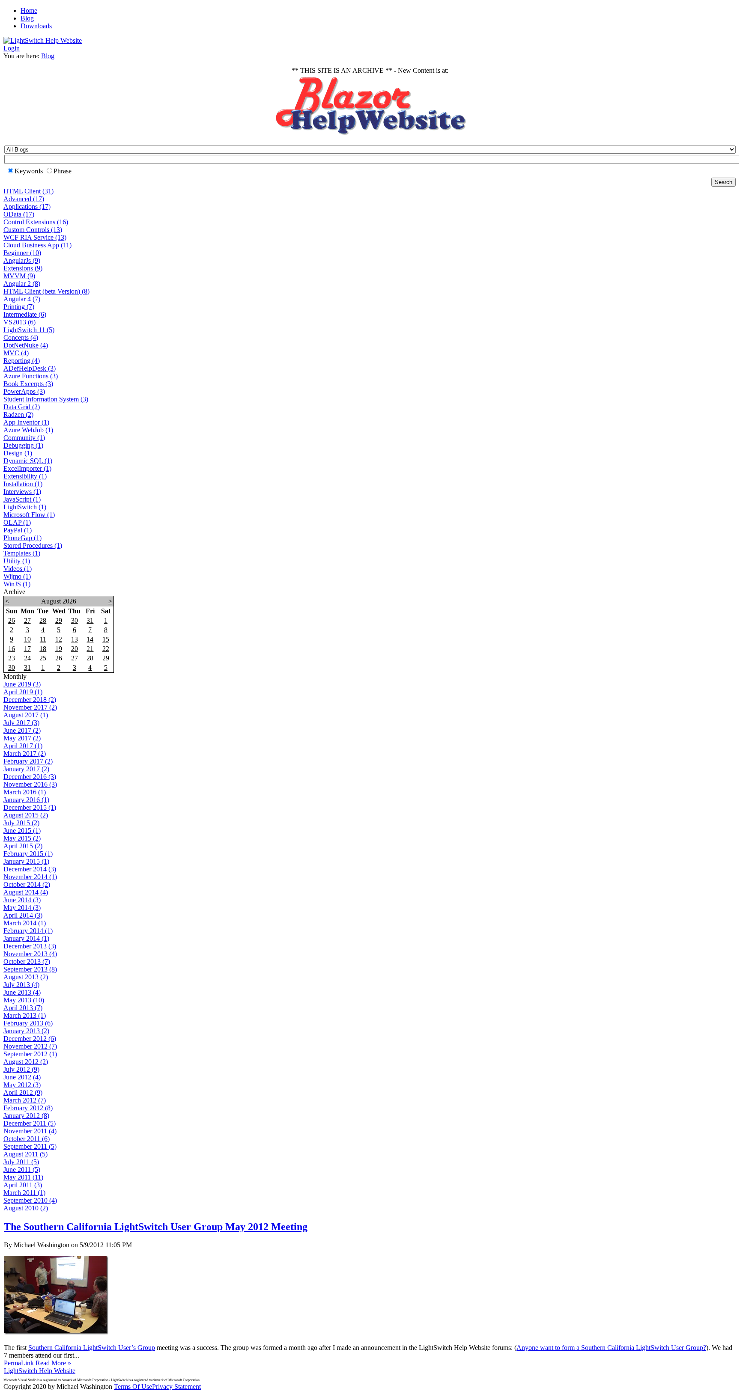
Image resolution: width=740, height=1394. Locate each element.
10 (27, 639)
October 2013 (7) (26, 961)
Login (11, 48)
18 (42, 648)
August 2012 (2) (25, 1061)
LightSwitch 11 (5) (28, 329)
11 (43, 639)
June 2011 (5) (21, 1169)
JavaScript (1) (22, 499)
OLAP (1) (17, 522)
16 (11, 648)
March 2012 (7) (24, 1100)
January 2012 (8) (26, 1115)
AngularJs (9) (21, 260)
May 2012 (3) (22, 1084)
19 (58, 648)
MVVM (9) (19, 275)
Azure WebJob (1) (28, 430)
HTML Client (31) (28, 191)
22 (105, 648)
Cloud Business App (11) (37, 245)
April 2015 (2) (22, 846)
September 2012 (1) (30, 1054)
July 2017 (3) (21, 722)
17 (27, 648)
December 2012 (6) (29, 1038)
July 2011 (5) (21, 1161)
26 (11, 620)
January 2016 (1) (26, 799)
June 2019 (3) (22, 684)
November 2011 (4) (30, 1131)
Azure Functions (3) (30, 376)
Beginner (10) (22, 252)
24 (27, 658)
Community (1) (24, 437)
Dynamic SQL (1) (27, 460)
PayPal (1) (17, 530)
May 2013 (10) (23, 1000)
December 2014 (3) (29, 869)
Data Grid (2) (21, 406)
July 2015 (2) (21, 822)
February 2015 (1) (28, 853)
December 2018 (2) (29, 699)
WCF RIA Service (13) (34, 237)
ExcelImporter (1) (27, 468)
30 (74, 620)
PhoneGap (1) (22, 537)
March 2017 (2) (24, 753)
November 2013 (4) (30, 953)
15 (105, 639)
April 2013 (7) (22, 1007)
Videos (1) (17, 568)
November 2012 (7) (30, 1046)
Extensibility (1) (25, 476)
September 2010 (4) (30, 1200)
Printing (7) (18, 306)
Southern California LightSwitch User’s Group (91, 1347)
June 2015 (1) (22, 830)
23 (11, 658)
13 (74, 639)
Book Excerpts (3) (28, 383)
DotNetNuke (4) (25, 345)
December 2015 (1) (29, 807)
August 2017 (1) (25, 715)
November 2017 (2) (30, 707)
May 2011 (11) (23, 1177)
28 (42, 620)
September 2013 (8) (30, 969)
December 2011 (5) (29, 1123)
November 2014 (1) (30, 876)
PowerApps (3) (24, 391)
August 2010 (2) (25, 1208)
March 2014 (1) (24, 923)
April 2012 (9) (22, 1092)
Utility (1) (16, 561)
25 (42, 658)
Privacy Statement (176, 1386)
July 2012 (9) (21, 1069)
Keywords (29, 171)
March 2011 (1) (24, 1192)
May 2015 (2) (22, 838)
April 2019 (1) (22, 692)
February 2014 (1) (28, 930)
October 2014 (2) (26, 884)
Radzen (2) (18, 414)
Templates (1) (21, 553)
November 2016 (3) (30, 784)
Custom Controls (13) (32, 229)
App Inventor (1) (26, 422)
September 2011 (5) (30, 1146)
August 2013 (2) (25, 977)
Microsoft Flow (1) (29, 514)
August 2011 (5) (25, 1154)
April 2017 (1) (22, 745)
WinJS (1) (16, 584)
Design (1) (17, 453)
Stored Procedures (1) (32, 545)
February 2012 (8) (28, 1108)
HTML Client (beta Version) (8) (46, 291)
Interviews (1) (22, 491)
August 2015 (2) (25, 815)
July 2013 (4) (21, 984)
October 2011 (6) (26, 1138)
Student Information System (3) (45, 399)
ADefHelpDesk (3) (29, 368)
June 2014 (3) (22, 900)
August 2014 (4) (25, 892)
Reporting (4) (21, 360)
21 (90, 648)
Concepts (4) (20, 337)
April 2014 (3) (22, 915)
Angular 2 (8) (21, 283)
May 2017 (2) (22, 738)
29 (58, 620)
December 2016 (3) (29, 776)
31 (90, 620)
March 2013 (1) (24, 1015)
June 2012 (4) (22, 1077)
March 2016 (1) (24, 792)
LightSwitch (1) (24, 507)
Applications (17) (27, 206)
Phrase (63, 171)
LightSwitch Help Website (39, 1370)
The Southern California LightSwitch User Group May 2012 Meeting (155, 1226)
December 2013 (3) (29, 946)
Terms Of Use (133, 1386)
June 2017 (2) (22, 730)
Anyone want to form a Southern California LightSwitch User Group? (611, 1347)
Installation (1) (22, 483)
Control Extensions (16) (35, 222)
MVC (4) (16, 353)
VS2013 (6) (19, 322)
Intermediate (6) (24, 314)
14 (90, 639)
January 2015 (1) (26, 861)
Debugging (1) (23, 445)
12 (58, 639)
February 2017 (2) (28, 761)
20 (74, 648)
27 (27, 620)
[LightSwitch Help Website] (42, 40)
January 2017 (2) (26, 769)
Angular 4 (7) (21, 299)
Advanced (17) (23, 198)
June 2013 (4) (22, 992)
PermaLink (19, 1363)
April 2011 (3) (22, 1185)
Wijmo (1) (17, 576)
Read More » (53, 1363)
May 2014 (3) (22, 907)
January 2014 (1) (26, 938)
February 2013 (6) (28, 1023)
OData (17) (18, 214)
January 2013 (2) (26, 1030)
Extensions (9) (22, 268)
